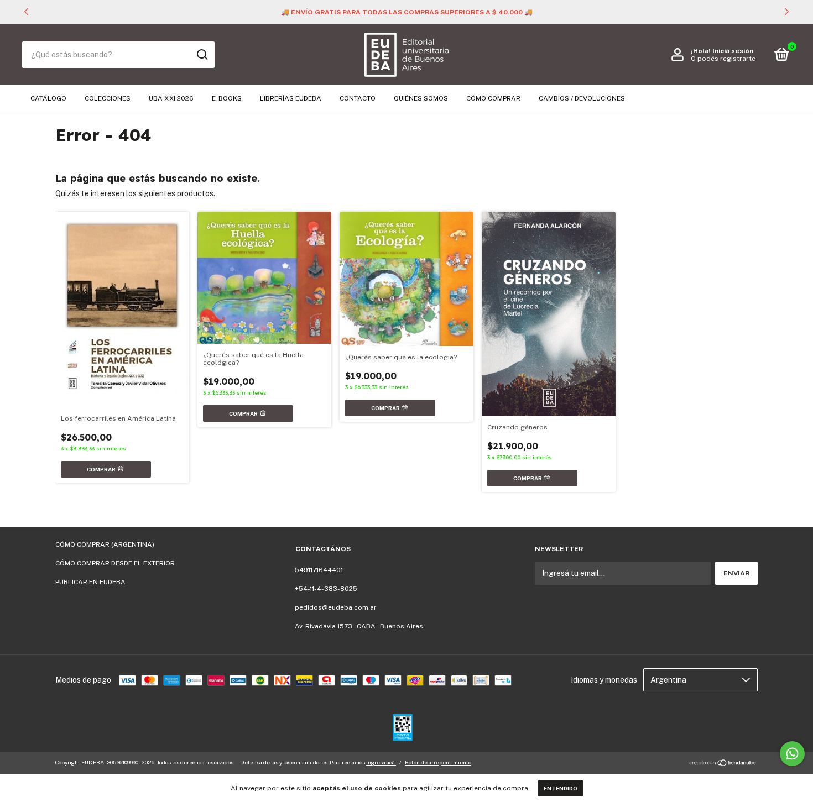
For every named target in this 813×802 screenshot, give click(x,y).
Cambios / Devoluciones (582, 98)
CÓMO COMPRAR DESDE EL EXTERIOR (115, 563)
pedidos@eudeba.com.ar (336, 607)
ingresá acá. (381, 762)
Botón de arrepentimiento (438, 762)
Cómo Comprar (493, 98)
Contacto (358, 98)
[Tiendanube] (723, 763)
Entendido (560, 788)
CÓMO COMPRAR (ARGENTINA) (104, 544)
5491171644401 (319, 570)
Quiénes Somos (421, 98)
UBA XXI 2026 (171, 98)
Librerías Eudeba (290, 98)
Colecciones (108, 98)
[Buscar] (201, 55)
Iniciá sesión (732, 51)
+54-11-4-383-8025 (326, 589)
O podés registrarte (723, 58)
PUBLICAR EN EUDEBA (90, 582)
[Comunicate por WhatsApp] (792, 753)
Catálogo (48, 98)
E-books (227, 98)
